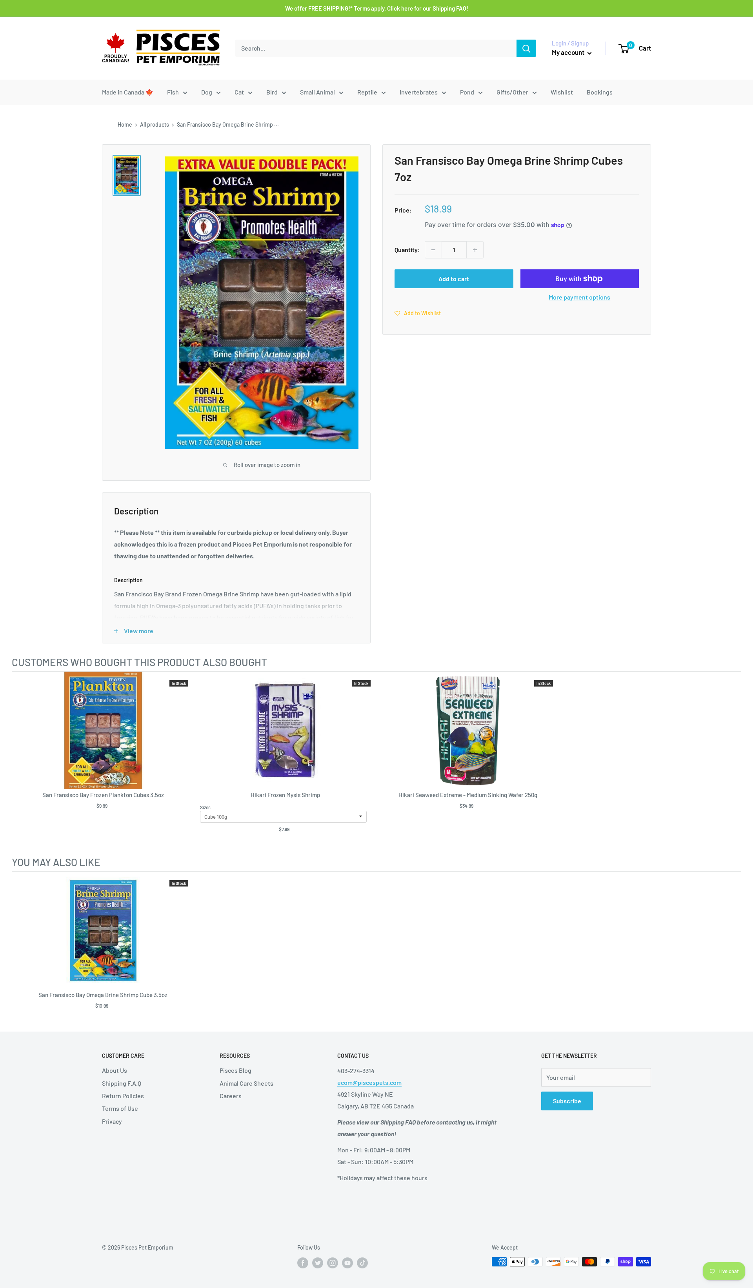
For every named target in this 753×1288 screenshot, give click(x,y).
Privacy (112, 1121)
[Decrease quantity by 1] (433, 250)
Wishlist (562, 92)
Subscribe (567, 1101)
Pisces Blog (235, 1070)
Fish (173, 92)
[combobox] (376, 48)
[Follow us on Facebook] (302, 1262)
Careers (231, 1095)
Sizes (205, 807)
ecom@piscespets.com (369, 1082)
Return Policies (123, 1095)
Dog (206, 92)
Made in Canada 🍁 (127, 92)
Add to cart (453, 278)
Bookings (600, 92)
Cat (239, 92)
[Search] (526, 48)
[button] (418, 313)
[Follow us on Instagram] (332, 1262)
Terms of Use (120, 1108)
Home (125, 124)
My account (569, 52)
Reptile (367, 92)
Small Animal (317, 92)
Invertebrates (419, 92)
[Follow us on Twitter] (317, 1262)
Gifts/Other (512, 92)
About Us (114, 1070)
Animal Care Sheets (246, 1083)
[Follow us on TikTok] (362, 1262)
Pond (467, 92)
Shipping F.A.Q (121, 1083)
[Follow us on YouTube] (347, 1262)
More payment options (579, 297)
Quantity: (407, 249)
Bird (272, 92)
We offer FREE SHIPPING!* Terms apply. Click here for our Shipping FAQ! (376, 8)
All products (154, 124)
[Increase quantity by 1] (475, 250)
